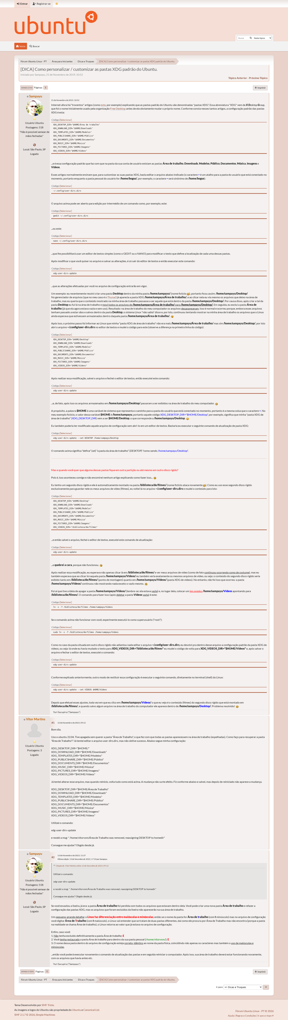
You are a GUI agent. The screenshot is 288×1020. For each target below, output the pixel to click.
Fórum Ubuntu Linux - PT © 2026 (255, 1011)
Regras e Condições (246, 1015)
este (103, 104)
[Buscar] (250, 38)
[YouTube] (34, 144)
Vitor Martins (35, 719)
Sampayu (35, 96)
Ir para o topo (27, 972)
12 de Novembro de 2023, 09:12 (72, 723)
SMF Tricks (48, 1005)
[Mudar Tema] (56, 3)
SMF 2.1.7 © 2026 (24, 1014)
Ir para (219, 987)
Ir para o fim (26, 88)
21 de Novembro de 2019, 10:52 (65, 100)
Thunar (111, 297)
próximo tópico (258, 77)
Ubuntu (76, 1009)
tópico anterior (237, 77)
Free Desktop (118, 108)
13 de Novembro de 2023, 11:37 (72, 855)
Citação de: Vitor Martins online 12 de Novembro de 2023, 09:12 (82, 865)
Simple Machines (45, 1014)
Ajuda (231, 1015)
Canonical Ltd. (91, 1009)
